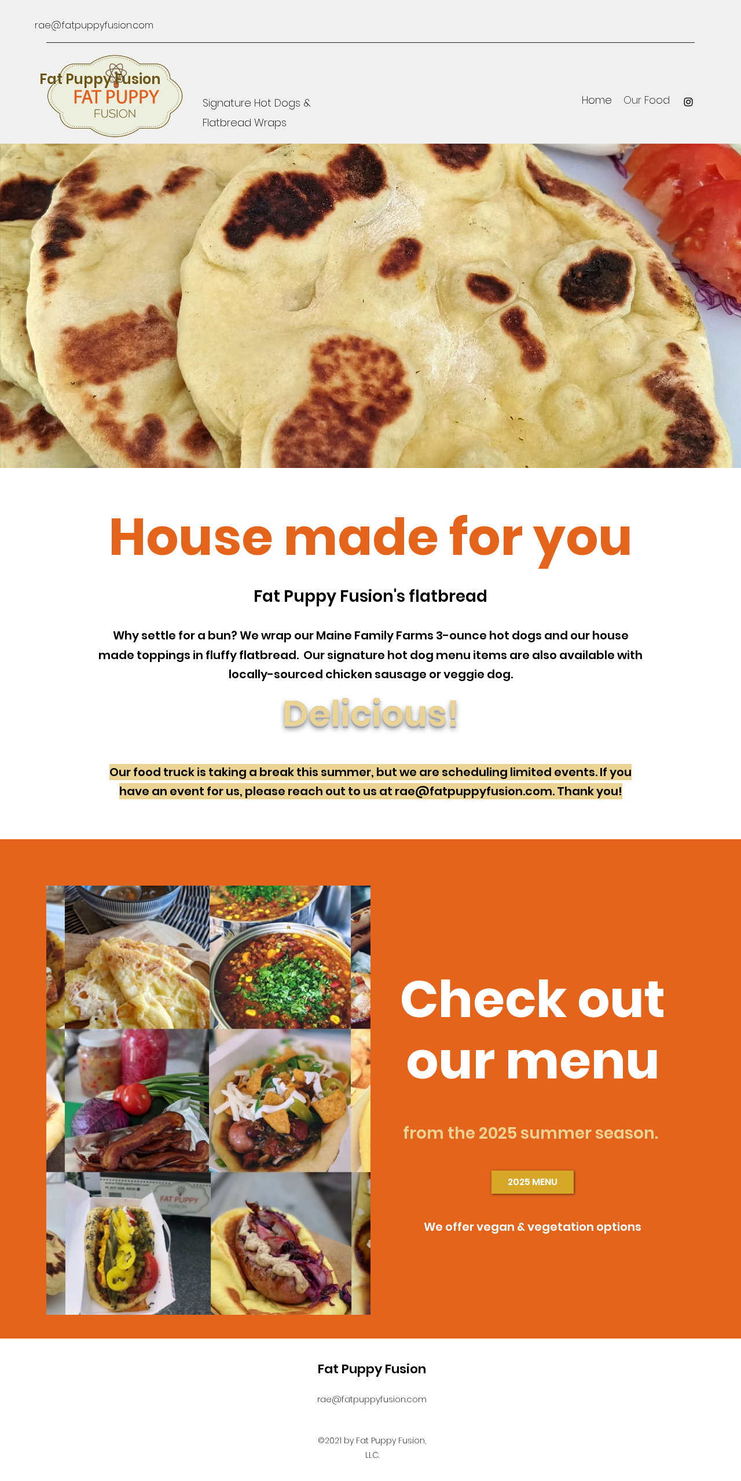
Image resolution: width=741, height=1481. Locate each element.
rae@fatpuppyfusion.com (94, 25)
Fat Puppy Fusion (99, 79)
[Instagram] (688, 102)
